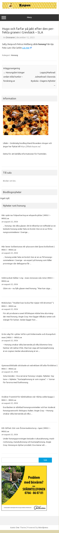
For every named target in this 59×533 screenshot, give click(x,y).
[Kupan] (29, 8)
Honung (14, 55)
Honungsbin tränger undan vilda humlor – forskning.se (14, 76)
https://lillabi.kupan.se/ (31, 146)
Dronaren (10, 37)
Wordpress (43, 527)
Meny (29, 17)
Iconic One (14, 527)
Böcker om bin (9, 181)
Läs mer (26, 48)
